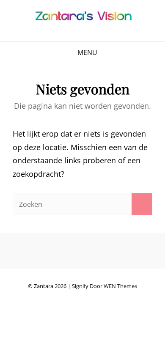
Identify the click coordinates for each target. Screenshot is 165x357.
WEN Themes (120, 286)
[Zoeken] (142, 204)
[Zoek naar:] (82, 204)
